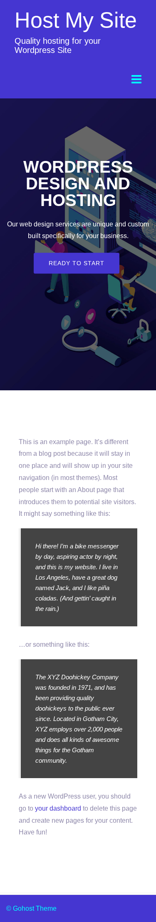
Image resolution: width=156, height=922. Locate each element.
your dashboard (58, 808)
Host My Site (76, 20)
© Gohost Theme (31, 908)
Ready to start (76, 263)
